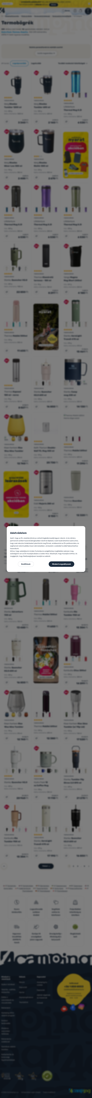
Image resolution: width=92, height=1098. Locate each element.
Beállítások (26, 564)
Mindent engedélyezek (61, 564)
